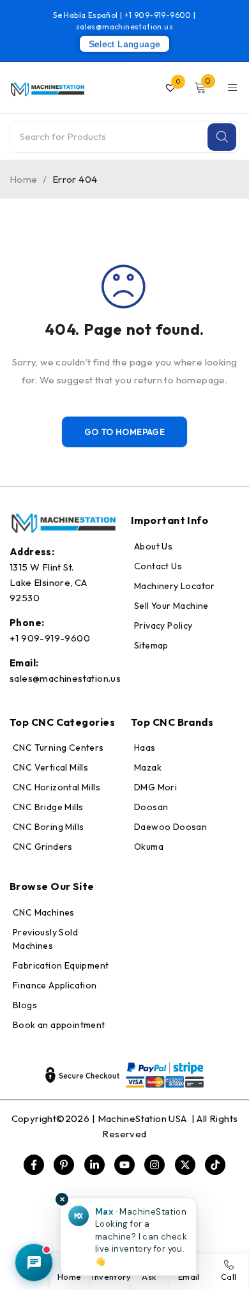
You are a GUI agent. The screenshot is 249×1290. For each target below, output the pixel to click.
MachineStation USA (144, 1118)
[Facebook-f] (34, 1165)
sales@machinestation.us (124, 26)
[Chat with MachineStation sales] (33, 1262)
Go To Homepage (124, 432)
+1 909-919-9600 (158, 15)
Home (24, 179)
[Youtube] (124, 1165)
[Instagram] (154, 1165)
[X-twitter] (185, 1165)
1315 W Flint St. (41, 567)
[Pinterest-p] (64, 1165)
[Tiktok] (215, 1165)
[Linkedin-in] (94, 1165)
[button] (128, 1237)
